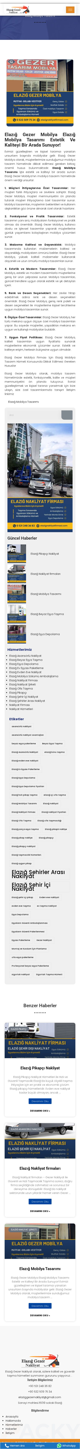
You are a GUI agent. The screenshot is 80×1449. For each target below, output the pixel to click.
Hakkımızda (13, 1421)
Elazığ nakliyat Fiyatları (54, 812)
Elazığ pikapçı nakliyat (24, 846)
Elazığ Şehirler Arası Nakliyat (27, 701)
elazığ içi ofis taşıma (55, 795)
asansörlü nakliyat (21, 726)
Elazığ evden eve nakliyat (25, 760)
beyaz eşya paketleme (24, 743)
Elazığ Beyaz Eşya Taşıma (25, 660)
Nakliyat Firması (19, 705)
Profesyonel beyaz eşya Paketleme (30, 966)
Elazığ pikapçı (46, 837)
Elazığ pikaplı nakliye (56, 829)
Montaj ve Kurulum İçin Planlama (29, 948)
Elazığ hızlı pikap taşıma (24, 795)
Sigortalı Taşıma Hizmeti (49, 974)
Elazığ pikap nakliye (22, 837)
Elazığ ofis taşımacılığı (49, 820)
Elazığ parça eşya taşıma (25, 829)
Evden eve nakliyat (49, 897)
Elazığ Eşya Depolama (23, 664)
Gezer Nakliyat (44, 940)
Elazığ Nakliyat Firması (23, 680)
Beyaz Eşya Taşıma (52, 743)
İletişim (10, 1433)
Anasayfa (12, 1416)
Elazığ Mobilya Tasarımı (23, 402)
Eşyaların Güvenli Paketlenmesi (28, 931)
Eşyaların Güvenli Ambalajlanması (30, 923)
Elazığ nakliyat (50, 803)
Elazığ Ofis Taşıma (21, 688)
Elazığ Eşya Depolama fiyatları (28, 786)
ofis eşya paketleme (22, 957)
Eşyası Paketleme (21, 940)
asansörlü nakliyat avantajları (28, 735)
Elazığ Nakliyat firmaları (40, 1168)
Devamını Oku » (40, 1110)
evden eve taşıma (21, 906)
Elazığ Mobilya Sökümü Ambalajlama (33, 676)
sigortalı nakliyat (21, 974)
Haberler (11, 1429)
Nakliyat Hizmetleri (21, 709)
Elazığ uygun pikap (22, 863)
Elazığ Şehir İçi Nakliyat (23, 697)
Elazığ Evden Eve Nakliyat (25, 672)
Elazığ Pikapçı (18, 693)
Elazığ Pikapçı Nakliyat (40, 1068)
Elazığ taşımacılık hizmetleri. (27, 855)
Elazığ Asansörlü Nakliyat (25, 656)
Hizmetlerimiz (14, 1425)
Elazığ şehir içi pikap (22, 897)
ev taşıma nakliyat (47, 906)
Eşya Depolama (20, 914)
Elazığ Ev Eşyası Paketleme (26, 668)
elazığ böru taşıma (54, 752)
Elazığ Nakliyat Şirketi (22, 684)
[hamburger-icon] (70, 10)
